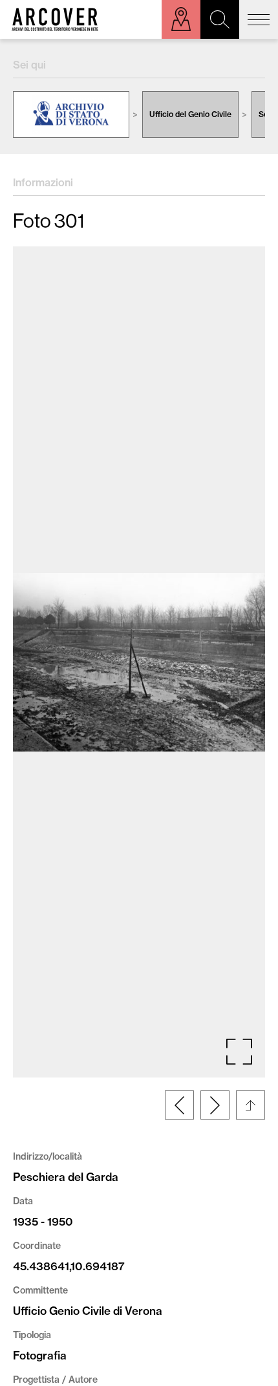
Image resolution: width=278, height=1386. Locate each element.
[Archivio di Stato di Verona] (71, 114)
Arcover (54, 19)
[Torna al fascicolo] (250, 1105)
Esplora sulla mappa (181, 19)
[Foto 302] (215, 1105)
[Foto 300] (179, 1105)
